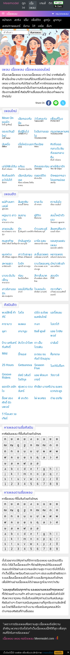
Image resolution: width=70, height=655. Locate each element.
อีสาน (26, 26)
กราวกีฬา (56, 289)
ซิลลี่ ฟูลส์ (39, 331)
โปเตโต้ (54, 324)
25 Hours (8, 365)
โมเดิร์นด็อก (57, 365)
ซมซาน (22, 215)
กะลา (37, 324)
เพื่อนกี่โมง (56, 118)
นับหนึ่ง (6, 144)
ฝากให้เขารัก (57, 166)
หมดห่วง (7, 254)
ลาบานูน (22, 331)
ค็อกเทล (55, 354)
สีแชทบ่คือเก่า (58, 228)
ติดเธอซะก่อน (41, 166)
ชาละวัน (38, 201)
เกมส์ (43, 3)
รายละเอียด (47, 652)
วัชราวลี (54, 375)
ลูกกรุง (57, 19)
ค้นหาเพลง (35, 32)
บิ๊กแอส (22, 354)
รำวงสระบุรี (40, 228)
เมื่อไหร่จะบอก (26, 144)
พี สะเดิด (23, 398)
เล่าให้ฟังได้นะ (9, 166)
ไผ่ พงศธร (40, 398)
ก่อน (20, 275)
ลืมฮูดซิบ (23, 201)
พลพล (22, 324)
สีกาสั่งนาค (40, 275)
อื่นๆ (49, 26)
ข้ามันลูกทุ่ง (24, 240)
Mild (4, 353)
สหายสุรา (7, 263)
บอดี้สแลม (56, 312)
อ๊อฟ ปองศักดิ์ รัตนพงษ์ (7, 402)
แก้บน (21, 166)
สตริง (17, 19)
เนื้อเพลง (12, 13)
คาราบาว (7, 324)
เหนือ (41, 26)
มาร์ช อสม (40, 240)
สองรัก (54, 275)
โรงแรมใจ (40, 289)
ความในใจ (55, 201)
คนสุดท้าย (7, 240)
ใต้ (33, 26)
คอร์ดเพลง (27, 638)
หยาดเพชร (56, 254)
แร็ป (26, 19)
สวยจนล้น (7, 228)
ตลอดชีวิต (40, 175)
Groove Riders (6, 376)
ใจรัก (21, 263)
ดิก (50, 3)
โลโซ (21, 312)
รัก (19, 228)
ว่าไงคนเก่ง (40, 118)
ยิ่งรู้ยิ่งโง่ (23, 131)
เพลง (17, 638)
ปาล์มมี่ (54, 342)
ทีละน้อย (38, 144)
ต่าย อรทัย (56, 398)
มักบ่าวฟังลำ (57, 263)
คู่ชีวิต (37, 215)
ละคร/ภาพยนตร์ (11, 26)
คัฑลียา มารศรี (42, 386)
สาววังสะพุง (25, 254)
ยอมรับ (58, 652)
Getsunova (25, 365)
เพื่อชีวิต (36, 19)
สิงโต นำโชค (25, 342)
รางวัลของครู (42, 263)
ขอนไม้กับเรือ (25, 289)
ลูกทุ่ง (47, 19)
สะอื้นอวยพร (41, 254)
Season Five (39, 366)
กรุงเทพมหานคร (59, 131)
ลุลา (4, 331)
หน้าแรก (6, 19)
